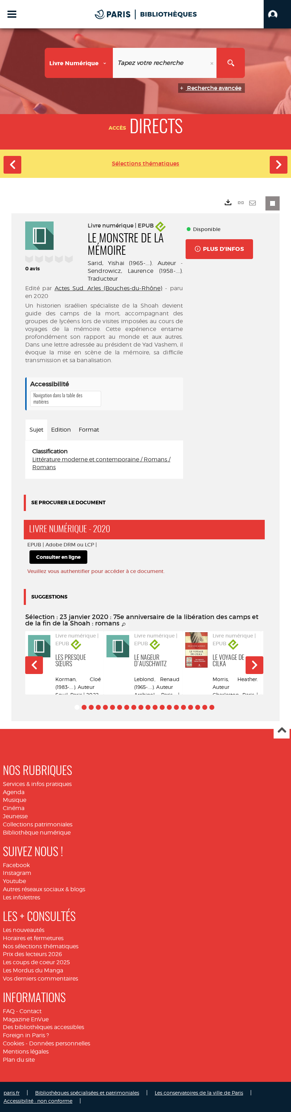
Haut (282, 730)
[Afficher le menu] (12, 14)
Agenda (13, 792)
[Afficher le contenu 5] (105, 707)
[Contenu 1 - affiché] (77, 707)
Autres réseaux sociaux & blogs (44, 889)
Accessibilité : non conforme (38, 1101)
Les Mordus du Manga (33, 970)
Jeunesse (15, 816)
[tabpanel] (104, 460)
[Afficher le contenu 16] (183, 707)
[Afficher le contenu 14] (169, 707)
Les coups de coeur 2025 (36, 962)
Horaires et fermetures (33, 938)
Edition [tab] (61, 429)
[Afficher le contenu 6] (112, 707)
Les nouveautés (23, 930)
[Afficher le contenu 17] (190, 707)
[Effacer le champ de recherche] (212, 63)
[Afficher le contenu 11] (148, 707)
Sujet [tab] (36, 429)
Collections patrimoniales (37, 824)
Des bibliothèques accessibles (43, 1027)
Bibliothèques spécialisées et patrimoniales (87, 1093)
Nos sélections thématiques (40, 946)
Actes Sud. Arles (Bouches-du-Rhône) (109, 288)
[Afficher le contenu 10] (140, 707)
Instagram (17, 873)
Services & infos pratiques (37, 784)
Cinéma (13, 808)
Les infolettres (21, 897)
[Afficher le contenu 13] (162, 707)
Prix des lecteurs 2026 (32, 954)
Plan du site (19, 1059)
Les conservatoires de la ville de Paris (199, 1093)
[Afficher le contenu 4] (98, 707)
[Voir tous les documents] (123, 624)
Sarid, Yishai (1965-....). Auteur (132, 263)
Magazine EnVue (26, 1019)
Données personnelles (59, 1043)
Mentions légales (26, 1051)
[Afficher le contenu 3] (91, 707)
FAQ (9, 1011)
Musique (14, 800)
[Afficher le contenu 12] (155, 707)
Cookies (13, 1043)
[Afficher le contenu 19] (204, 707)
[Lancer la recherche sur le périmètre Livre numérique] (230, 63)
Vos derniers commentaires (40, 978)
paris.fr (12, 1093)
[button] (277, 14)
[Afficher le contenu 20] (211, 707)
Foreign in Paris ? (26, 1035)
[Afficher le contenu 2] (84, 707)
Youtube (14, 881)
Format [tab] (89, 429)
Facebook (16, 865)
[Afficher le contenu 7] (119, 707)
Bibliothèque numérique (37, 832)
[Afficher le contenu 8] (126, 707)
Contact (31, 1011)
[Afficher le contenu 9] (133, 707)
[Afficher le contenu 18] (197, 707)
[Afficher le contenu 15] (176, 707)
